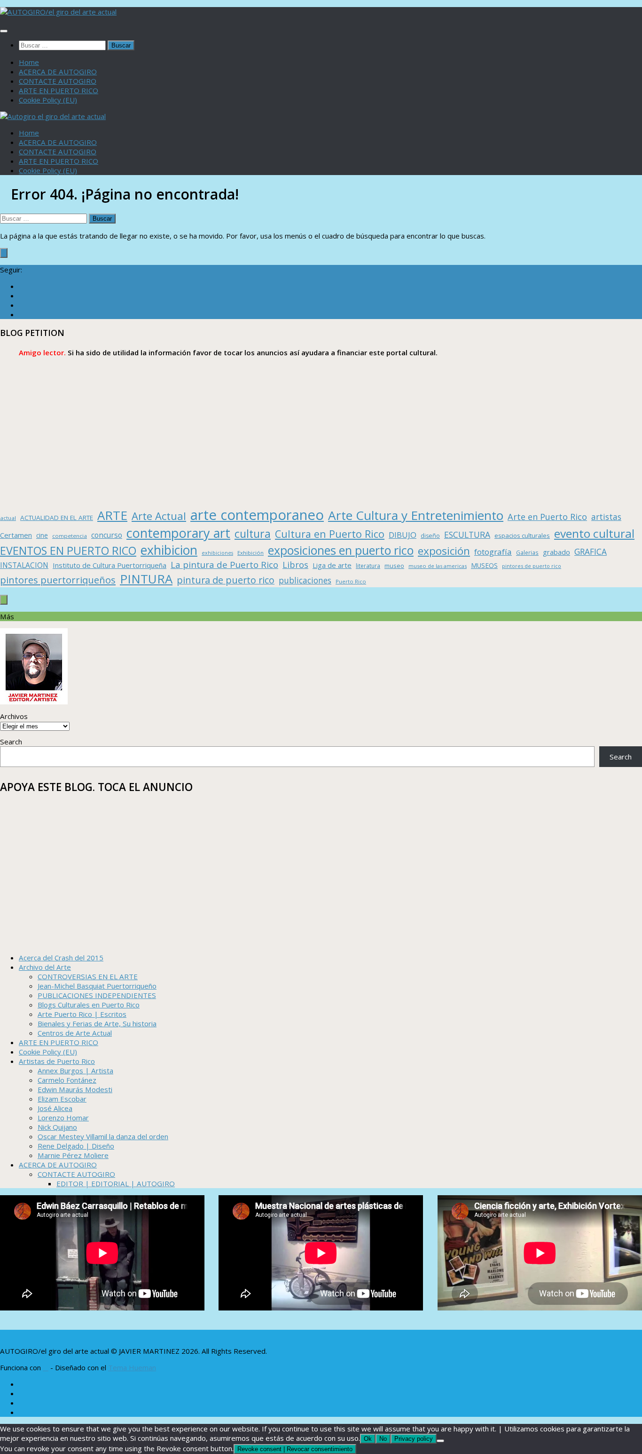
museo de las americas (437, 565)
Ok (368, 1438)
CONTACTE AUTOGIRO (57, 81)
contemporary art (178, 533)
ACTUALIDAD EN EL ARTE (56, 517)
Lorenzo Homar (63, 1117)
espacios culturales (522, 535)
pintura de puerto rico (225, 580)
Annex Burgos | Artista (75, 1070)
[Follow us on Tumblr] (21, 305)
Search (11, 741)
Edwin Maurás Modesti (75, 1089)
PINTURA (146, 578)
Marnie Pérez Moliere (73, 1155)
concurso (106, 535)
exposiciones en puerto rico (341, 550)
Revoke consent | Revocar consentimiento (294, 1449)
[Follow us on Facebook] (21, 286)
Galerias (527, 552)
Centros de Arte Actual (75, 1033)
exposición (444, 550)
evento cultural (594, 533)
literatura (368, 566)
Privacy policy (413, 1438)
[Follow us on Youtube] (21, 314)
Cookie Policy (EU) (48, 99)
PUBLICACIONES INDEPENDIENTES (97, 995)
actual (8, 517)
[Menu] (4, 31)
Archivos (14, 716)
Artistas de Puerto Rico (57, 1061)
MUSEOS (484, 565)
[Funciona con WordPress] (45, 1368)
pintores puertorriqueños (58, 579)
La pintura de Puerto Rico (224, 564)
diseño (430, 536)
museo (394, 565)
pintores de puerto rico (531, 565)
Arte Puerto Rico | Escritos (82, 1014)
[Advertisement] (282, 432)
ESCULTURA (467, 534)
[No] (440, 1440)
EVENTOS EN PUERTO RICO (68, 550)
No (383, 1438)
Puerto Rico (351, 581)
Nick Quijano (57, 1127)
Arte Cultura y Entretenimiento (415, 515)
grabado (556, 552)
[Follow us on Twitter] (21, 295)
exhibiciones (217, 553)
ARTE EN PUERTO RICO (58, 90)
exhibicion (169, 550)
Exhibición (250, 552)
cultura (253, 533)
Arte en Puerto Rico (547, 516)
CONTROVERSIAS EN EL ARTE (88, 976)
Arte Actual (159, 516)
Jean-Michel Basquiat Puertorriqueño (97, 986)
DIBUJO (402, 534)
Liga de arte (332, 565)
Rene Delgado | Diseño (76, 1145)
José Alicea (55, 1108)
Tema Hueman (132, 1367)
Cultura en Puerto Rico (329, 534)
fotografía (493, 551)
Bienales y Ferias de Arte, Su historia (97, 1023)
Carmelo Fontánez (67, 1080)
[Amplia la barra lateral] (4, 253)
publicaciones (305, 580)
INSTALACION (24, 565)
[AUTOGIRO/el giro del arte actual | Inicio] (58, 11)
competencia (69, 535)
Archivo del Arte (45, 967)
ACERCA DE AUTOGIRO (58, 71)
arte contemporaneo (257, 514)
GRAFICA (590, 551)
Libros (295, 564)
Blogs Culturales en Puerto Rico (89, 1004)
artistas (606, 516)
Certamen (16, 535)
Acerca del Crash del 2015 (61, 957)
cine (42, 535)
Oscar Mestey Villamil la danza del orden (103, 1136)
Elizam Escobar (62, 1098)
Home (29, 62)
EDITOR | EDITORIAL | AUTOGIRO (115, 1183)
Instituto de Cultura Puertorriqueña (109, 565)
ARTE (112, 515)
